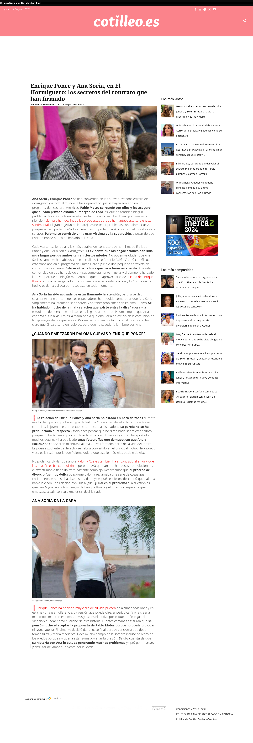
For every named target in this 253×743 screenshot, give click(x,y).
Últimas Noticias (9, 3)
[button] (245, 20)
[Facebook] (195, 9)
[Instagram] (200, 9)
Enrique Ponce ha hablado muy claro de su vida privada (76, 608)
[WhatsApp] (82, 654)
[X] (209, 9)
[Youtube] (214, 9)
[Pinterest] (74, 654)
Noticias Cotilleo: (30, 3)
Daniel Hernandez (45, 105)
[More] (98, 654)
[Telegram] (205, 9)
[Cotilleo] (126, 21)
